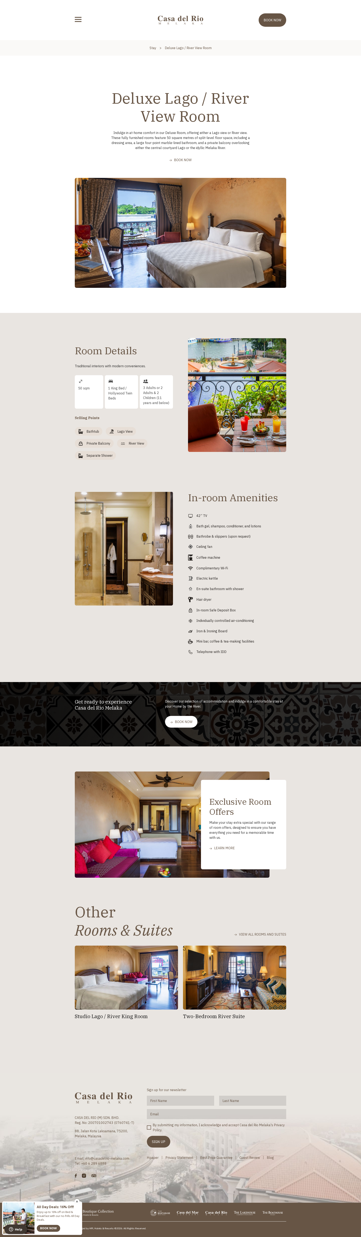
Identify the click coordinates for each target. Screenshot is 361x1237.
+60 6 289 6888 (94, 1163)
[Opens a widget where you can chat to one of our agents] (15, 1229)
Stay (153, 48)
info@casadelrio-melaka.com (107, 1158)
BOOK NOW (272, 20)
